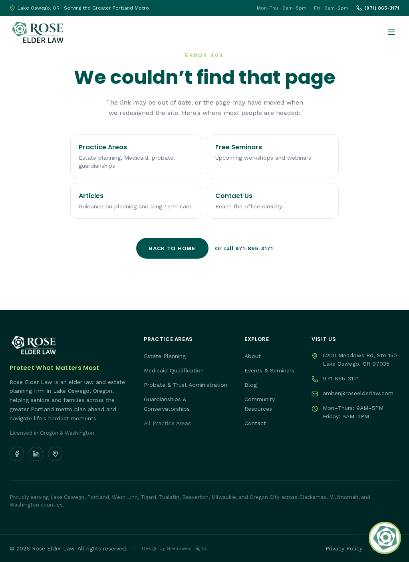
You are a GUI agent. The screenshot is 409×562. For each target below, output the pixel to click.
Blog (250, 385)
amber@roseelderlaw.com (358, 393)
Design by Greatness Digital (175, 548)
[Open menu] (391, 32)
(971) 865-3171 (381, 8)
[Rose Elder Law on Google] (55, 454)
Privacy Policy (344, 548)
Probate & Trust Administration (185, 385)
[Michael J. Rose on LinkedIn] (36, 454)
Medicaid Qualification (174, 370)
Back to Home (172, 248)
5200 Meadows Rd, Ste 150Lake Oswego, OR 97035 (360, 359)
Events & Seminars (269, 370)
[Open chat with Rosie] (385, 538)
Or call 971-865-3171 (244, 248)
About (252, 356)
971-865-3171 (341, 378)
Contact (255, 423)
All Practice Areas (167, 423)
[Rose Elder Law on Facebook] (17, 454)
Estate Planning (165, 356)
